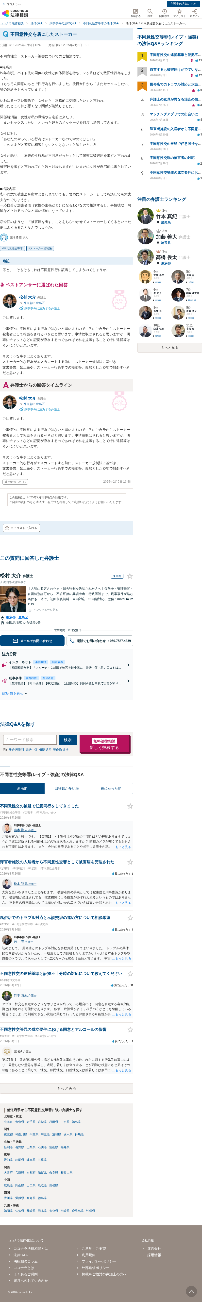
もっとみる (67, 1088)
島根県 (53, 1185)
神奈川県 (21, 1134)
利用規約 (89, 1255)
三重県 (42, 1160)
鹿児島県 (78, 1211)
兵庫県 (19, 1172)
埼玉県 (45, 1134)
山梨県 (31, 1147)
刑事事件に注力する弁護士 (42, 308)
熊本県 (42, 1211)
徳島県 (42, 1198)
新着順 (22, 788)
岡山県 (19, 1185)
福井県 (65, 1147)
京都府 (31, 1172)
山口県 (31, 1185)
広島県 (8, 1185)
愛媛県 (19, 1198)
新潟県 (8, 1147)
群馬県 (79, 1134)
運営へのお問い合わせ (31, 1281)
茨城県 (56, 1134)
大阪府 (8, 1172)
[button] (66, 693)
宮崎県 (65, 1211)
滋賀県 (42, 1172)
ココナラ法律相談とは (31, 1249)
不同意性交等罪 (13, 248)
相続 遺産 (45, 749)
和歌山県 (66, 1172)
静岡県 (19, 1160)
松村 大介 (32, 297)
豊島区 (40, 303)
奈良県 (53, 1172)
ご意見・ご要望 (94, 1249)
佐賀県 (19, 1211)
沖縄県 (90, 1211)
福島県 (76, 1122)
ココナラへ (13, 4)
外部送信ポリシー (95, 1268)
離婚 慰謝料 (16, 749)
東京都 (29, 303)
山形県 (65, 1122)
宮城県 (42, 1122)
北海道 (8, 1122)
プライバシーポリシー (99, 1261)
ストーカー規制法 (41, 248)
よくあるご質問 (26, 1274)
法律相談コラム (26, 1261)
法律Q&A (21, 1255)
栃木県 (68, 1134)
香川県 (8, 1198)
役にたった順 (111, 788)
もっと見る (169, 348)
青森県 (19, 1122)
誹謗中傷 (31, 749)
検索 (68, 740)
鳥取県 (42, 1185)
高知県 (31, 1198)
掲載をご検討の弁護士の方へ (104, 1274)
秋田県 (53, 1122)
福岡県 (8, 1211)
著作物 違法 (60, 749)
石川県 (42, 1147)
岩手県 (31, 1122)
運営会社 (154, 1249)
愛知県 (8, 1160)
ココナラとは (24, 1268)
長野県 (19, 1147)
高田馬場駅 (14, 622)
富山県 (53, 1147)
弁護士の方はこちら (183, 3)
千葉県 (34, 1134)
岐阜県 (31, 1160)
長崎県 (31, 1211)
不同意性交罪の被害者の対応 (172, 158)
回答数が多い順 (67, 788)
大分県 (53, 1211)
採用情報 (154, 1255)
